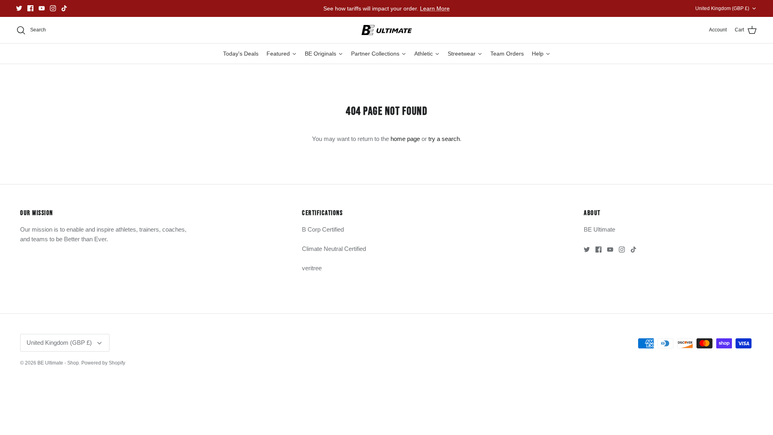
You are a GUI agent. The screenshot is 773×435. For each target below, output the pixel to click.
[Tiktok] (64, 8)
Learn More (435, 8)
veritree (312, 268)
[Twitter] (19, 8)
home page (405, 138)
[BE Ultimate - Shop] (387, 30)
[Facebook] (30, 8)
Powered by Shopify (103, 363)
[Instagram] (53, 8)
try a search (444, 138)
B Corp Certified (323, 229)
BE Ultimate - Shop (58, 363)
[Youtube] (42, 8)
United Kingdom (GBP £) (722, 8)
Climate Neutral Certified (334, 248)
